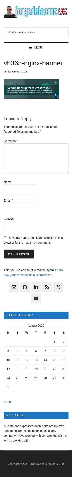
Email (8, 200)
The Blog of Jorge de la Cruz (47, 463)
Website (9, 219)
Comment (11, 141)
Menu (38, 47)
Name (8, 182)
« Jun (7, 401)
